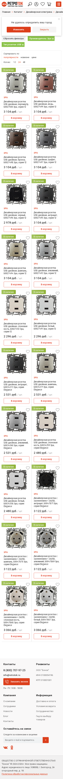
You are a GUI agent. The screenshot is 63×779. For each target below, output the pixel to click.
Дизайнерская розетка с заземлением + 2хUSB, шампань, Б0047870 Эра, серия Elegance (16, 560)
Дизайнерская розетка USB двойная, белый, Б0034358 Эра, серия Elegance (15, 502)
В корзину (16, 117)
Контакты (8, 721)
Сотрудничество (44, 711)
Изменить (18, 29)
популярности (11, 57)
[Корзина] (49, 4)
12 (14, 62)
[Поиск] (30, 4)
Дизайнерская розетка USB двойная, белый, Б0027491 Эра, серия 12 (45, 326)
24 (19, 62)
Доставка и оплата (46, 701)
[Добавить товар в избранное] (28, 71)
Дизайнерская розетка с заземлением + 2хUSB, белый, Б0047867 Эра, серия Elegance (45, 618)
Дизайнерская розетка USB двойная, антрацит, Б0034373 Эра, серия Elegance (15, 386)
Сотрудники (9, 706)
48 (24, 62)
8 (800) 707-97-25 (14, 670)
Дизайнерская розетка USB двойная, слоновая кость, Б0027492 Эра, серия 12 (15, 327)
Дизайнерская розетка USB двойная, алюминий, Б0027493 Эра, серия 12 (46, 271)
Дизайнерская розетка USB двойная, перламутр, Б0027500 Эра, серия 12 (16, 104)
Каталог (18, 12)
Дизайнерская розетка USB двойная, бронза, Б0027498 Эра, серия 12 (15, 160)
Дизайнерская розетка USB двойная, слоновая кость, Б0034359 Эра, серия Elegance (45, 444)
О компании (9, 701)
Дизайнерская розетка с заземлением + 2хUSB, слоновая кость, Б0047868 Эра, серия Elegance (15, 620)
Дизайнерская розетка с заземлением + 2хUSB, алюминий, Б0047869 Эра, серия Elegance (46, 560)
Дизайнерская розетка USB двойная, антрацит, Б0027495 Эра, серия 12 (45, 215)
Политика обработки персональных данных (25, 774)
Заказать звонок (19, 681)
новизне (25, 57)
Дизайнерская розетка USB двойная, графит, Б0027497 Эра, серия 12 (45, 160)
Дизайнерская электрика (39, 12)
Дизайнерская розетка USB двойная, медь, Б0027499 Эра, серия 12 (45, 104)
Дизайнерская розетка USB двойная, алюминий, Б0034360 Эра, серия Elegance (16, 444)
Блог (5, 716)
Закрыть (44, 29)
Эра (6, 97)
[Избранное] (42, 4)
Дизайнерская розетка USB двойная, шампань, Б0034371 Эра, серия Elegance (45, 385)
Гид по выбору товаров (43, 718)
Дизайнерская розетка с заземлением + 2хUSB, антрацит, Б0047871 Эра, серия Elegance (46, 502)
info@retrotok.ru (11, 675)
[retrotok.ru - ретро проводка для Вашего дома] (12, 4)
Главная (6, 12)
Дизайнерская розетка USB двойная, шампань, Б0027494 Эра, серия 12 (15, 271)
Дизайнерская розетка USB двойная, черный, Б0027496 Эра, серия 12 (15, 215)
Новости (7, 711)
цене (34, 57)
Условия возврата (46, 706)
